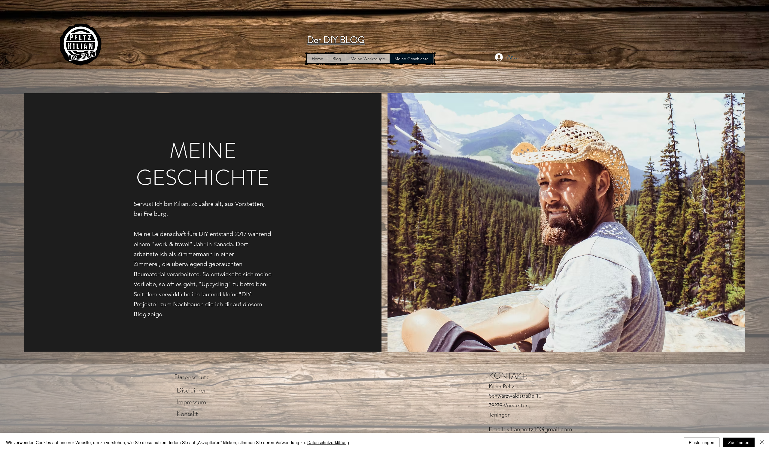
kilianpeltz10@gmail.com (539, 429)
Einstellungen (701, 442)
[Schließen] (761, 442)
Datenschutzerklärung (328, 442)
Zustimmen (738, 442)
